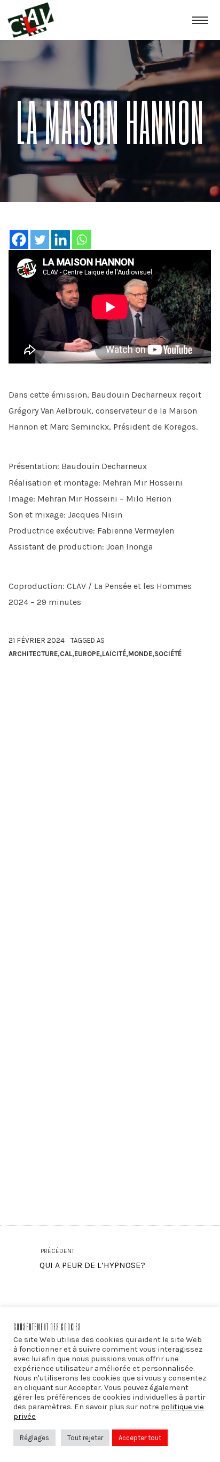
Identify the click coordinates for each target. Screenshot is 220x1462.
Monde (140, 654)
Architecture (33, 654)
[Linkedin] (60, 239)
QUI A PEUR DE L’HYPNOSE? (92, 1258)
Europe (87, 654)
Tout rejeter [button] (85, 1438)
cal (66, 654)
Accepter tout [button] (140, 1438)
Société (168, 654)
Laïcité (114, 654)
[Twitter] (39, 239)
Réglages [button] (34, 1438)
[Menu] (200, 20)
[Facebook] (19, 239)
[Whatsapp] (81, 239)
